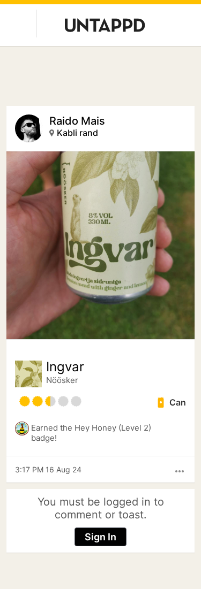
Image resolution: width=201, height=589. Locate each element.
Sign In (100, 536)
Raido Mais (77, 120)
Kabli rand (77, 132)
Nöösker (62, 380)
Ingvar (65, 367)
